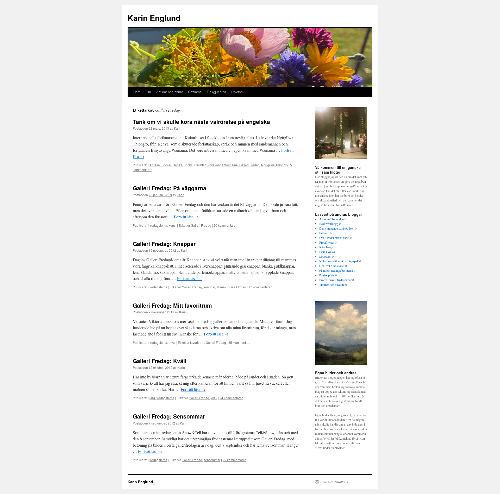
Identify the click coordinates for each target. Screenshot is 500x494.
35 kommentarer (240, 342)
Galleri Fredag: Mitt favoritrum (172, 305)
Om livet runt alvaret (332, 266)
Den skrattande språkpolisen (336, 228)
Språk (188, 165)
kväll (214, 398)
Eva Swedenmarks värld (334, 238)
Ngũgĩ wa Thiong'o (274, 165)
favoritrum (197, 342)
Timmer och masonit (332, 284)
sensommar (212, 460)
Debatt (177, 165)
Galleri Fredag (249, 165)
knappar (209, 287)
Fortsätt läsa (186, 216)
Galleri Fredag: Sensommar (169, 416)
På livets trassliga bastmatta (336, 270)
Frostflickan (326, 242)
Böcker (166, 165)
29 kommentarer (234, 460)
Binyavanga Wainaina (222, 165)
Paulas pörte (326, 275)
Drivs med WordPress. (334, 482)
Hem (136, 91)
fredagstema (158, 225)
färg (152, 398)
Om (148, 91)
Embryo (324, 233)
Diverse (237, 91)
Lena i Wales (327, 252)
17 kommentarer (260, 287)
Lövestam (325, 256)
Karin (178, 128)
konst (172, 225)
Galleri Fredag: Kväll (159, 361)
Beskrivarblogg (328, 223)
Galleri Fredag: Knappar (164, 244)
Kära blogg (326, 247)
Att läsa (154, 165)
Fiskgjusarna (216, 91)
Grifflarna (195, 91)
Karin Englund (154, 17)
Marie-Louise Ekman (231, 287)
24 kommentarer (231, 398)
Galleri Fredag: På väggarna (169, 188)
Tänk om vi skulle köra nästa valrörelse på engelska (201, 121)
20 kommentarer (225, 225)
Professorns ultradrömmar (335, 280)
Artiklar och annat (169, 91)
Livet (172, 342)
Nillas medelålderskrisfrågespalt (339, 261)
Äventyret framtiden (331, 219)
